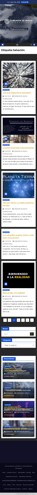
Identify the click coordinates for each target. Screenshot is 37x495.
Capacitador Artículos (11, 476)
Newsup (28, 466)
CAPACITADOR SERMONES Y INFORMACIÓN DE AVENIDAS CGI (18, 480)
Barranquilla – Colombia (24, 472)
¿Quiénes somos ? (12, 472)
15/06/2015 (7, 151)
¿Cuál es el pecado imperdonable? (18, 148)
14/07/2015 (7, 96)
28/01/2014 (7, 296)
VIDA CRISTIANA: (12, 390)
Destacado (6, 89)
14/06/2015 (7, 209)
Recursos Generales (28, 484)
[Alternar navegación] (17, 44)
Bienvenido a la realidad (14, 293)
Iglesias (31, 488)
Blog (33, 472)
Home (4, 472)
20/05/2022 (9, 431)
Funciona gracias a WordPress (13, 466)
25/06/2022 (9, 373)
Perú (14, 484)
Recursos (19, 484)
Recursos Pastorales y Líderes (12, 488)
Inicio (4, 484)
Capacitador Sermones (25, 476)
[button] (31, 44)
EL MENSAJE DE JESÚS (15, 428)
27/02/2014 (7, 241)
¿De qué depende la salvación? (17, 93)
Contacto (24, 488)
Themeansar (18, 468)
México (9, 484)
